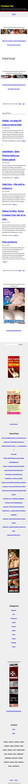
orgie (5, 754)
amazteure (10, 754)
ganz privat (14, 758)
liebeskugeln (8, 758)
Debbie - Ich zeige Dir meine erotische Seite (13, 466)
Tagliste (16, 780)
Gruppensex (14, 618)
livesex (10, 766)
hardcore (6, 741)
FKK (14, 614)
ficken (16, 762)
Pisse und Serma (9, 242)
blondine (17, 745)
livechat (5, 750)
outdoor (12, 745)
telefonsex (20, 762)
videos (21, 745)
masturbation (15, 766)
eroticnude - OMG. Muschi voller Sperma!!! (13, 506)
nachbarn (10, 750)
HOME (14, 14)
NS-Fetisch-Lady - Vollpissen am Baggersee (13, 498)
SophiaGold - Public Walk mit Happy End (14, 442)
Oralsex (14, 638)
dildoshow (6, 762)
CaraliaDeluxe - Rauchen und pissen (14, 478)
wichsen (22, 741)
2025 (13, 729)
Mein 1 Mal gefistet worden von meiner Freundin (14, 438)
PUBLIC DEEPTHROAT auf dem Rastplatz (13, 458)
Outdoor (14, 626)
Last (24, 103)
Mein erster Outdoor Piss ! (13, 535)
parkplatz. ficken (21, 750)
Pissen (13, 646)
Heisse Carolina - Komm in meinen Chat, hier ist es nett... (13, 215)
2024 (13, 733)
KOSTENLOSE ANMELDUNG (13, 330)
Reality (13, 630)
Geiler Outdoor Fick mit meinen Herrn (13, 470)
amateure (16, 741)
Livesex (14, 622)
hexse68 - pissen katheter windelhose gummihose (14, 482)
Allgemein (13, 610)
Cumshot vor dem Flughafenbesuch (13, 502)
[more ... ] (17, 177)
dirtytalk (20, 758)
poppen (12, 762)
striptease (6, 745)
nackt (14, 750)
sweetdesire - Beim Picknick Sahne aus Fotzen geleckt (10, 155)
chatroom (11, 741)
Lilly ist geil (13, 454)
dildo (14, 754)
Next (20, 103)
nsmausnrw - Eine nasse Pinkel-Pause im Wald (13, 486)
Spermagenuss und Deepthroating (13, 474)
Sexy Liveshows (14, 424)
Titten (13, 634)
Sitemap (11, 780)
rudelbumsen (20, 754)
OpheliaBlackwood (13, 462)
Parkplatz (13, 642)
